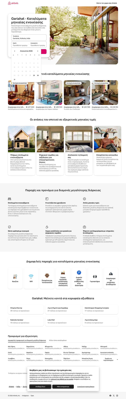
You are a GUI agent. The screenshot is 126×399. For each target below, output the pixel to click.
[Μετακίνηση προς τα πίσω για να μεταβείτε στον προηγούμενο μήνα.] (14, 51)
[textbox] (20, 45)
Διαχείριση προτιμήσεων (85, 387)
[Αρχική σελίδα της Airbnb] (13, 3)
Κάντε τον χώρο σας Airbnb (107, 3)
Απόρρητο (25, 396)
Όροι (32, 396)
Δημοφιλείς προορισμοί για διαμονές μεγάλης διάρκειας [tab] (27, 340)
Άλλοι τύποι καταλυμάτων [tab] (58, 340)
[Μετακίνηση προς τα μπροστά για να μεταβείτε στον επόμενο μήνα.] (37, 51)
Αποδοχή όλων (40, 387)
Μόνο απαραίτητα (63, 387)
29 (34, 75)
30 (38, 75)
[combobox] (29, 38)
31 (14, 79)
